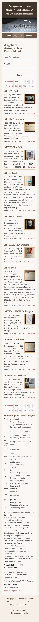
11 (20, 86)
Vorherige (9, 82)
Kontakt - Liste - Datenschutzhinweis (19, 611)
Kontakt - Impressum (12, 591)
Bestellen (31, 113)
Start (8, 36)
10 (16, 86)
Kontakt (29, 36)
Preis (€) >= (8, 64)
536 (24, 86)
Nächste (31, 86)
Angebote (18, 36)
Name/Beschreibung (12, 57)
